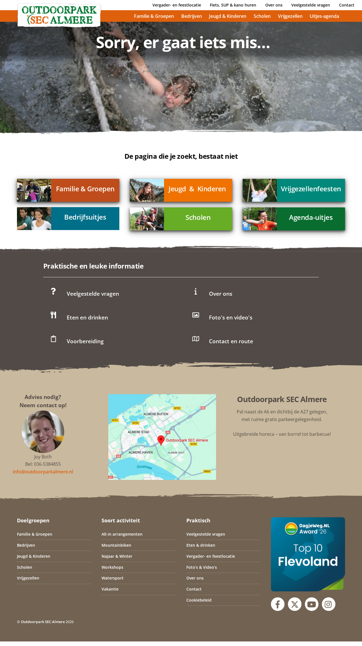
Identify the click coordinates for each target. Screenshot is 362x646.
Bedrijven (191, 16)
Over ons (274, 5)
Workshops (112, 567)
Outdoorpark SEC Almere (43, 621)
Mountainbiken (116, 545)
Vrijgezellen (290, 16)
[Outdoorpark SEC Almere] (59, 25)
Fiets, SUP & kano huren (233, 5)
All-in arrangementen (122, 534)
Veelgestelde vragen (310, 5)
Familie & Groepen (154, 16)
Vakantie (110, 589)
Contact (346, 5)
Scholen (262, 16)
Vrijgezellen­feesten (311, 188)
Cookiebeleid (199, 600)
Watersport (113, 578)
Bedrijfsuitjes (85, 217)
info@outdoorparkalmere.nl (43, 472)
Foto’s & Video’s (201, 567)
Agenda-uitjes (311, 217)
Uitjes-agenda (324, 16)
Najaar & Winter (117, 556)
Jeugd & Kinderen (227, 16)
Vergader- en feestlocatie (176, 5)
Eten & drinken (200, 545)
